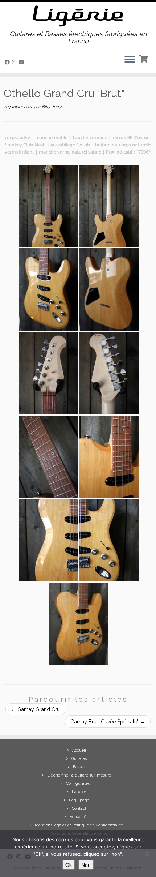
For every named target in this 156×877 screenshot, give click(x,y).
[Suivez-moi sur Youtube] (22, 62)
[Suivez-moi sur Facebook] (8, 62)
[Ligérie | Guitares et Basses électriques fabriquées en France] (78, 16)
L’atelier (79, 792)
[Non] (147, 853)
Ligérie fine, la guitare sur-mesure (79, 775)
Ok (68, 864)
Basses (79, 767)
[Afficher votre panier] (144, 58)
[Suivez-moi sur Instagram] (15, 62)
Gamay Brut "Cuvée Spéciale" (107, 722)
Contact (79, 808)
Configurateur (79, 783)
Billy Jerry (52, 106)
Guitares (79, 758)
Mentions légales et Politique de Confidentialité (79, 825)
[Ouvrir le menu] (129, 60)
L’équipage (79, 800)
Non (86, 864)
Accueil (79, 750)
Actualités (79, 816)
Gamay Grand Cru (35, 709)
